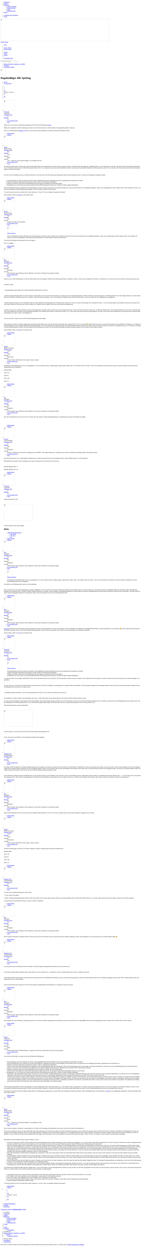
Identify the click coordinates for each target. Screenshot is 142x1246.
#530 (8, 625)
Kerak (5, 82)
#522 (8, 163)
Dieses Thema (4, 42)
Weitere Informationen (73, 1244)
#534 (8, 845)
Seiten (5, 53)
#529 (8, 568)
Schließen (81, 1244)
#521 (8, 122)
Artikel (6, 52)
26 (4, 90)
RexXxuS (6, 628)
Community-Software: (13, 1209)
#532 (8, 764)
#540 (8, 1125)
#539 (8, 1053)
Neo (19, 330)
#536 (8, 933)
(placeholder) (10, 1230)
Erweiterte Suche (8, 58)
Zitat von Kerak (11, 233)
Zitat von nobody (11, 577)
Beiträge (6, 117)
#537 (8, 963)
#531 (8, 660)
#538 (8, 1017)
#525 (8, 363)
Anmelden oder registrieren (11, 15)
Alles (5, 45)
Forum (5, 55)
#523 (8, 225)
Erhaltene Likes (8, 114)
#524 (8, 276)
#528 (8, 496)
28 (4, 93)
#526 (8, 414)
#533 (8, 810)
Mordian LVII (22, 130)
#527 (8, 455)
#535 (8, 889)
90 (4, 96)
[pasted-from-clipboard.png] (18, 520)
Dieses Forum (7, 49)
